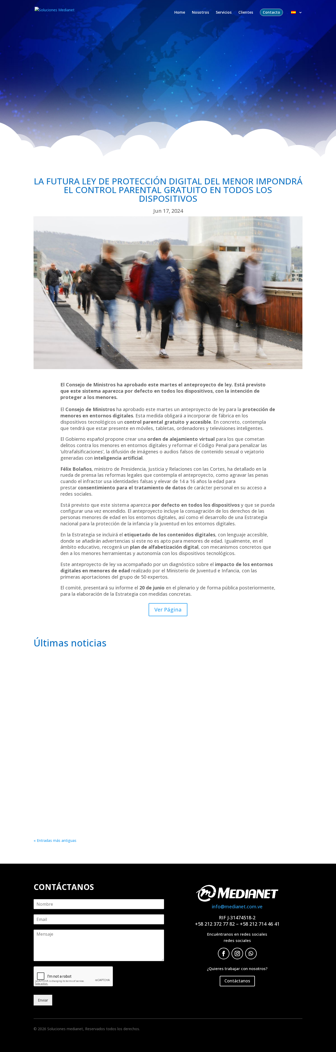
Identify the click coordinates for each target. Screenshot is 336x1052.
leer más (46, 690)
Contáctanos (237, 981)
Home (179, 13)
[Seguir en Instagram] (237, 953)
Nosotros (200, 13)
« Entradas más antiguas (55, 840)
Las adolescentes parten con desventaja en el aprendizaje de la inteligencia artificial (131, 670)
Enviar (43, 1000)
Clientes (245, 13)
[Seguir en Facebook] (223, 953)
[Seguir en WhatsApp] (251, 953)
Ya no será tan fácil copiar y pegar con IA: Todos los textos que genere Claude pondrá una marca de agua (155, 731)
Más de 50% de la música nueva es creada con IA (93, 792)
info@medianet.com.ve (237, 906)
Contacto (271, 12)
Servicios (224, 13)
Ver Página (168, 609)
